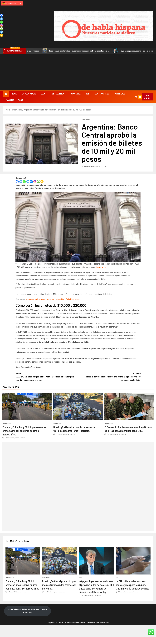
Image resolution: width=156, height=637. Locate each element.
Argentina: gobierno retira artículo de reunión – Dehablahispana (52, 299)
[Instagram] (34, 181)
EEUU (43, 94)
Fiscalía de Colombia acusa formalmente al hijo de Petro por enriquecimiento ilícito (113, 376)
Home (14, 94)
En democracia (29, 94)
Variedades (120, 94)
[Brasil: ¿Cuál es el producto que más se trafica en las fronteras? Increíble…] (77, 406)
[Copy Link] (42, 181)
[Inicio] (6, 94)
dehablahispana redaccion (93, 166)
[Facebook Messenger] (31, 181)
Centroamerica (102, 94)
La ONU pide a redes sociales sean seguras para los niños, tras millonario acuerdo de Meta (132, 585)
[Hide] (1, 39)
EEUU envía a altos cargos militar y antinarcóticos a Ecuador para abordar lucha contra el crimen (44, 376)
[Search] (136, 97)
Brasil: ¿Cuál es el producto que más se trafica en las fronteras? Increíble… (51, 51)
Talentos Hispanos (14, 100)
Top (87, 94)
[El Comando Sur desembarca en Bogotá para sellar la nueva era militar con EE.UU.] (129, 406)
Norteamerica (57, 94)
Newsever (91, 622)
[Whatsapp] (24, 181)
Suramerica (74, 94)
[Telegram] (27, 181)
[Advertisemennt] (103, 26)
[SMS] (38, 181)
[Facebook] (17, 181)
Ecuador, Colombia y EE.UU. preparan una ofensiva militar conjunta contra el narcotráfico (24, 431)
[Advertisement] (78, 72)
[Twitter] (20, 181)
